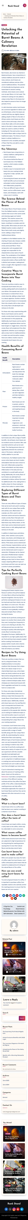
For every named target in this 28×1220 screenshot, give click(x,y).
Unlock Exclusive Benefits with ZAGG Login (14, 1038)
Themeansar (13, 1217)
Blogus (23, 1215)
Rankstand (5, 776)
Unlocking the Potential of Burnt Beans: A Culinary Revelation (12, 38)
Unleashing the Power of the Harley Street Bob (13, 1050)
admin (8, 50)
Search (5, 1013)
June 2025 (6, 1080)
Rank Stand (13, 6)
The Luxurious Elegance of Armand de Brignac (13, 1044)
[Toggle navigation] (3, 5)
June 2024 (6, 1084)
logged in (13, 1003)
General (4, 25)
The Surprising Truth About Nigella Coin (13, 1032)
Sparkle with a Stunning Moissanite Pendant (13, 1056)
